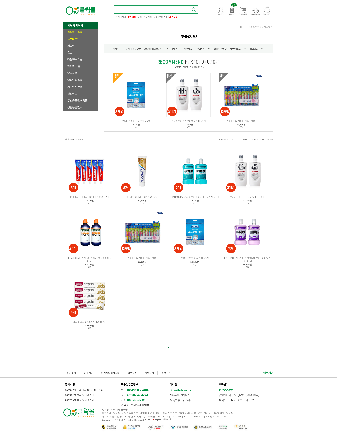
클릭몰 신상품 (74, 31)
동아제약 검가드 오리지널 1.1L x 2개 (188, 121)
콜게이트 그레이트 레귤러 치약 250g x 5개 (90, 197)
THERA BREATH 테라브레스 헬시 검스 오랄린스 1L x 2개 (89, 259)
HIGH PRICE (235, 139)
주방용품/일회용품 (77, 100)
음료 (69, 52)
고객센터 (149, 373)
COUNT (270, 139)
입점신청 (166, 373)
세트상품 (72, 45)
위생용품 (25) (256, 48)
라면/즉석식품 (74, 59)
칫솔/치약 (268, 27)
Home (243, 27)
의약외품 (188, 48)
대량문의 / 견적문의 (180, 395)
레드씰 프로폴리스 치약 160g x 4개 (89, 322)
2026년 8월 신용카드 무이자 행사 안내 (84, 390)
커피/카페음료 (74, 86)
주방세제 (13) (203, 48)
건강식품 (72, 93)
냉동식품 (72, 72)
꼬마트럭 (163, 17)
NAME (245, 139)
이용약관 (132, 373)
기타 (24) (117, 48)
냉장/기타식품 (74, 79)
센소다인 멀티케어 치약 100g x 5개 (142, 197)
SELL (262, 139)
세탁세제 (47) (173, 48)
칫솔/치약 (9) (220, 48)
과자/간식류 (73, 66)
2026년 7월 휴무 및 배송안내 (79, 400)
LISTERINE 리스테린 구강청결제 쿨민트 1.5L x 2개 (195, 197)
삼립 (140, 17)
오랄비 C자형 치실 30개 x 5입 (136, 121)
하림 (155, 17)
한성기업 (147, 17)
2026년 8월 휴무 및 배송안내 (79, 395)
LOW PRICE (222, 139)
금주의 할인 (73, 38)
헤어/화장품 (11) (238, 48)
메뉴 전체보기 (75, 25)
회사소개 (71, 373)
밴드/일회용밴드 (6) (153, 48)
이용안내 (88, 373)
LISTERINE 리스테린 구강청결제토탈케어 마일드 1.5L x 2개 (247, 259)
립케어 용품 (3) (132, 48)
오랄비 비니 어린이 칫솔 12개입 (241, 121)
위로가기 (268, 372)
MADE (254, 139)
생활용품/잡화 (74, 107)
